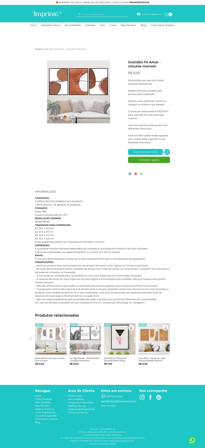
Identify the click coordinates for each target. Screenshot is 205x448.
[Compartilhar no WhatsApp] (141, 174)
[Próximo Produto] (174, 339)
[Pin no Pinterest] (135, 174)
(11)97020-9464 (114, 396)
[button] (168, 14)
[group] (102, 349)
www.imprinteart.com (117, 432)
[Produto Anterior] (31, 339)
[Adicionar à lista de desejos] (167, 152)
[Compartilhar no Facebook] (130, 174)
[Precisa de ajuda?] (192, 440)
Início (38, 49)
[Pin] (158, 397)
